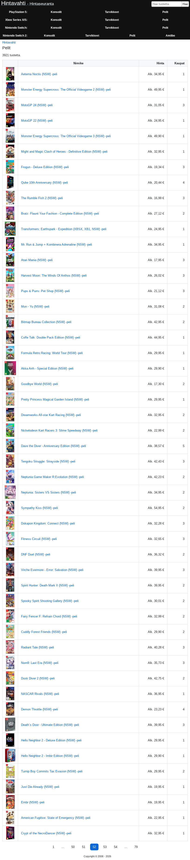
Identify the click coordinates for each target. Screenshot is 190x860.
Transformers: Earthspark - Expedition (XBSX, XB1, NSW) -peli (63, 229)
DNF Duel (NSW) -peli (35, 554)
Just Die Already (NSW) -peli (40, 787)
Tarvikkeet (112, 12)
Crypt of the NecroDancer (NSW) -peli (46, 833)
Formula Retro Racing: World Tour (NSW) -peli (52, 353)
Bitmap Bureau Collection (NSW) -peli (46, 322)
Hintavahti (9, 42)
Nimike (78, 63)
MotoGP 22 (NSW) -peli (37, 120)
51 (83, 847)
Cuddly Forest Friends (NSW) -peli (44, 632)
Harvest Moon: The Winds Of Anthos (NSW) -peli (54, 275)
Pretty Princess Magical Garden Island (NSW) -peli (55, 399)
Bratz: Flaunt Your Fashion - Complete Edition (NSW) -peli (60, 213)
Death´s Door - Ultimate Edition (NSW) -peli (50, 725)
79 (136, 847)
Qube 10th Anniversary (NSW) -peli (44, 182)
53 (105, 847)
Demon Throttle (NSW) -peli (39, 709)
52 (94, 847)
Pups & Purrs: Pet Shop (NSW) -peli (45, 291)
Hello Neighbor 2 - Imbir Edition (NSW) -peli (50, 756)
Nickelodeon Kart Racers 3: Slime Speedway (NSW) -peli (59, 430)
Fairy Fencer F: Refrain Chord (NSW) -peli (49, 616)
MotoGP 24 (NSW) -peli (37, 105)
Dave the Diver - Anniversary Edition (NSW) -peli (53, 446)
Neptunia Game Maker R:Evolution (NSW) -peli (52, 477)
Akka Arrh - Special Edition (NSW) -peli (47, 368)
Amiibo (170, 35)
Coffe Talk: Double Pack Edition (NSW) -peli (50, 337)
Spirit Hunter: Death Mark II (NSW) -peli (47, 585)
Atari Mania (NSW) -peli (37, 260)
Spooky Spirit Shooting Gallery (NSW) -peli (50, 601)
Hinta (160, 63)
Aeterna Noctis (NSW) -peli (39, 74)
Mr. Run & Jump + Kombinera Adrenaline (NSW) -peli (56, 244)
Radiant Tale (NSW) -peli (37, 647)
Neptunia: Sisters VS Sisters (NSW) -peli (48, 492)
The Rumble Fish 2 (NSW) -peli (42, 198)
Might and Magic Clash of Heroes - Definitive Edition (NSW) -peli (64, 151)
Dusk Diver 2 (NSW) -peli (38, 678)
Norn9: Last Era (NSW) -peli (39, 663)
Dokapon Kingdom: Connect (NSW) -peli (48, 523)
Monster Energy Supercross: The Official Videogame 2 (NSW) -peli (66, 89)
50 (73, 847)
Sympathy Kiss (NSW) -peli (39, 508)
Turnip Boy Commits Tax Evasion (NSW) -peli (51, 771)
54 (115, 847)
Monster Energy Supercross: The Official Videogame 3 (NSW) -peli (66, 136)
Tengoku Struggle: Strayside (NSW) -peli (48, 461)
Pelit (165, 12)
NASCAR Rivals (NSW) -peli (40, 694)
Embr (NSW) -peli (32, 802)
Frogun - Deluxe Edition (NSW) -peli (45, 167)
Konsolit (56, 12)
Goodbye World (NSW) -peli (39, 384)
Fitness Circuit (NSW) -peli (39, 539)
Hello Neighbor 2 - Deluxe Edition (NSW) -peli (51, 740)
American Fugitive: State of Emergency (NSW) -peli (55, 818)
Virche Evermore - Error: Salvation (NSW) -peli (52, 570)
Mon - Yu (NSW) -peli (35, 306)
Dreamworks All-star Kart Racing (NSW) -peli (51, 415)
